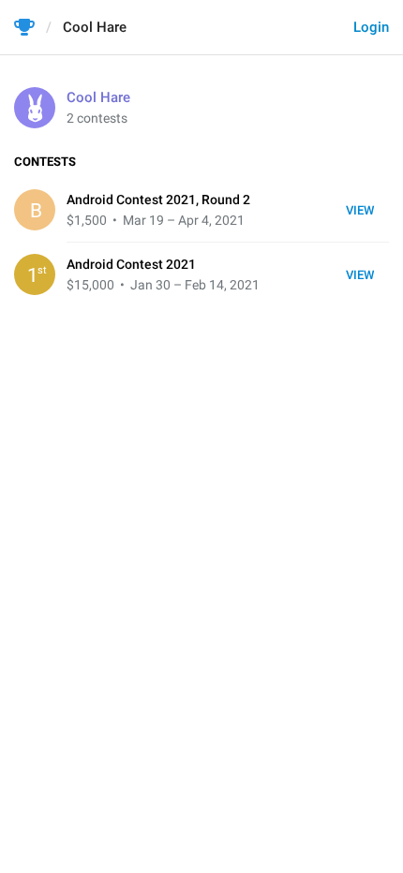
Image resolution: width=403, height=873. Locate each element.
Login (371, 27)
